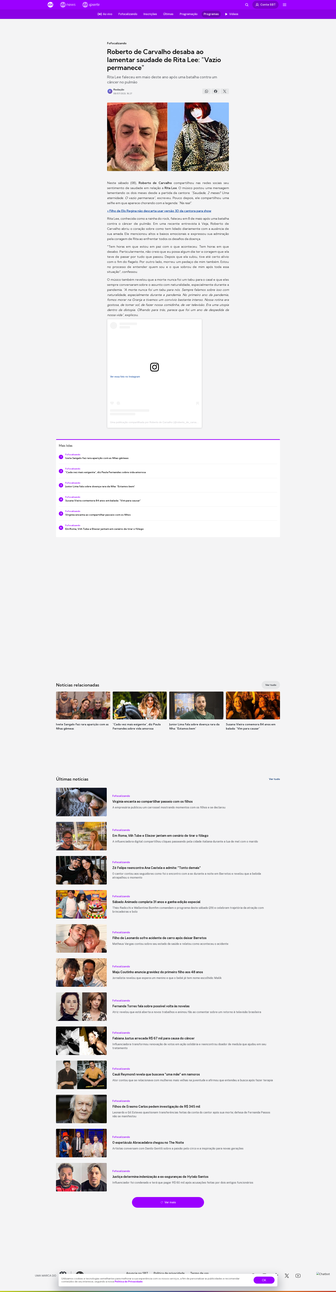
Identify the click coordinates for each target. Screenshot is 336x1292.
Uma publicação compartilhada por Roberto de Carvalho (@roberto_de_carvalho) (155, 422)
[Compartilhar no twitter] (224, 91)
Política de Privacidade (129, 1281)
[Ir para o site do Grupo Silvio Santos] (53, 1275)
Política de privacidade (169, 1273)
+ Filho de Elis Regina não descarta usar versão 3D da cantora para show (159, 211)
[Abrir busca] (246, 4)
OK (264, 1280)
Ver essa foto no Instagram (125, 376)
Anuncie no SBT (137, 1273)
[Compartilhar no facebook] (215, 91)
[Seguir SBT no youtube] (298, 1276)
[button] (83, 716)
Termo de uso (199, 1273)
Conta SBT (268, 4)
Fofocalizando (117, 43)
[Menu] (284, 5)
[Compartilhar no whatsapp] (206, 91)
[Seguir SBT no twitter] (287, 1276)
